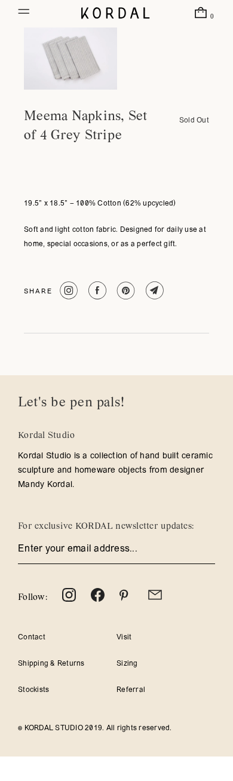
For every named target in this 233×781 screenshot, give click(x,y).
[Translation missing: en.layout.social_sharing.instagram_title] (67, 290)
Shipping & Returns (51, 663)
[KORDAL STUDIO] (115, 13)
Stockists (33, 690)
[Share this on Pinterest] (124, 290)
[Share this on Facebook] (95, 290)
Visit (123, 637)
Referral (130, 690)
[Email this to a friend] (153, 290)
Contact (31, 637)
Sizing (127, 663)
